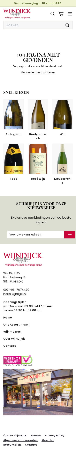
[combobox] (38, 25)
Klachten (48, 440)
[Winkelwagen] (60, 14)
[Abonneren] (69, 234)
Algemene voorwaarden (20, 440)
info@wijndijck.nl (15, 294)
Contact (9, 346)
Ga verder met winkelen (38, 72)
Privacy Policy (55, 435)
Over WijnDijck (14, 339)
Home (7, 317)
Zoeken (36, 435)
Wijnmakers (12, 332)
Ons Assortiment (15, 325)
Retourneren (12, 445)
